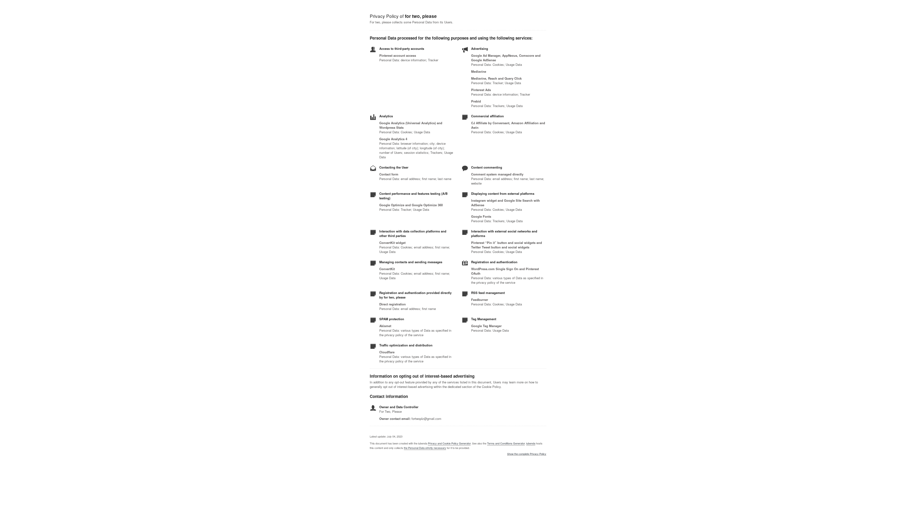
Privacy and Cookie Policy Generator (449, 443)
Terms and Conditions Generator (506, 443)
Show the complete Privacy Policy (526, 454)
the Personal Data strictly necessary (425, 448)
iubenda (530, 443)
